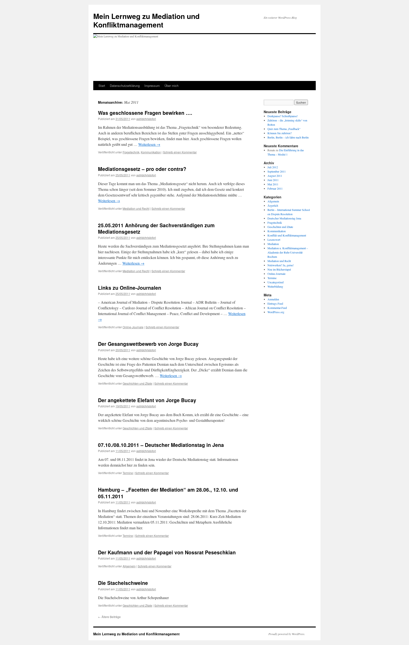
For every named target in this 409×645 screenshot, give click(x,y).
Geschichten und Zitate (137, 383)
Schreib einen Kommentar (180, 152)
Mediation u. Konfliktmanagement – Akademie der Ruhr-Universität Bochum (287, 252)
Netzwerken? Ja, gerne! (280, 265)
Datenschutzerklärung (125, 85)
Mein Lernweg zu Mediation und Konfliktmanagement (146, 20)
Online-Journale (133, 327)
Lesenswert (273, 239)
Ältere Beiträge (109, 617)
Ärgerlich (272, 205)
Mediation (273, 244)
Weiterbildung (275, 286)
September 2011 (276, 171)
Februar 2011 (275, 188)
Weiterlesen (149, 144)
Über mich (171, 85)
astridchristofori (146, 119)
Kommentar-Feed (277, 308)
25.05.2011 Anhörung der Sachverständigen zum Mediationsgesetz (156, 228)
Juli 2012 (272, 167)
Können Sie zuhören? (279, 133)
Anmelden (273, 299)
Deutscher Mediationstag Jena (284, 218)
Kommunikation (151, 152)
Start (101, 85)
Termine (128, 473)
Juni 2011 (273, 180)
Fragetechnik (131, 152)
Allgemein (129, 566)
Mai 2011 (272, 184)
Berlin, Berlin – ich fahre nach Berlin (288, 137)
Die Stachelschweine (123, 582)
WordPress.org (275, 312)
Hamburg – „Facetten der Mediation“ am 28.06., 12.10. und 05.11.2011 (168, 492)
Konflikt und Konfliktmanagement (286, 235)
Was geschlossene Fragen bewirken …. (145, 112)
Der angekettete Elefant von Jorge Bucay (147, 400)
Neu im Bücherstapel (279, 269)
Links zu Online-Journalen (129, 287)
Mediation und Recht (136, 208)
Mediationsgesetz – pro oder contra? (142, 168)
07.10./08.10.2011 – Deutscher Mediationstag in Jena (161, 444)
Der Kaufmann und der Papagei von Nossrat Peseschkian (167, 552)
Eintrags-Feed (275, 303)
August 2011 (274, 176)
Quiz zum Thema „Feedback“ (283, 129)
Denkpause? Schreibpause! (282, 116)
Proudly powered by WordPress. (286, 634)
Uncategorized (275, 282)
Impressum (152, 85)
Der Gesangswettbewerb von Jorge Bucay (148, 343)
